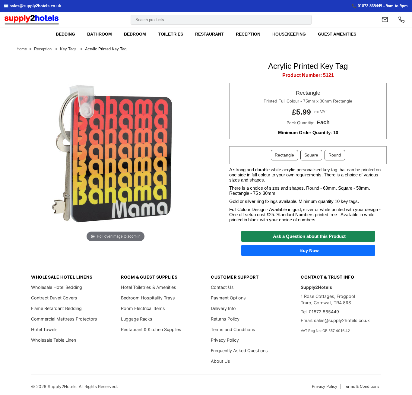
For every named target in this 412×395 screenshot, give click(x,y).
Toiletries (170, 34)
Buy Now (308, 250)
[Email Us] (385, 20)
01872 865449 (324, 311)
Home (22, 49)
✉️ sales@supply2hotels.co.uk (32, 6)
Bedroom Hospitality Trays (148, 297)
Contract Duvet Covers (54, 297)
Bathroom (99, 34)
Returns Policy (225, 318)
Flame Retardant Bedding (56, 308)
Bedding (65, 34)
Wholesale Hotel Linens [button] (61, 277)
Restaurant (209, 34)
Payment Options (228, 297)
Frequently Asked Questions (239, 350)
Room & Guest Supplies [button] (149, 277)
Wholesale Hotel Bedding (56, 287)
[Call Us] (401, 20)
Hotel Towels (44, 329)
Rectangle (284, 155)
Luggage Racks (136, 318)
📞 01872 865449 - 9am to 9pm (380, 6)
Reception (248, 34)
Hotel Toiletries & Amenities (148, 287)
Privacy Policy (225, 340)
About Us (220, 361)
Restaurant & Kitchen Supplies (151, 329)
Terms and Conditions (233, 329)
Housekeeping (289, 34)
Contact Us (222, 287)
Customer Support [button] (234, 277)
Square (311, 155)
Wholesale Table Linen (53, 340)
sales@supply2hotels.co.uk (342, 320)
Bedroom (135, 34)
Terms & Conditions (361, 386)
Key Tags (68, 49)
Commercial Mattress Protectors (64, 318)
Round (334, 155)
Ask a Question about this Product (308, 236)
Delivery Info (223, 308)
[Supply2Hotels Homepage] (32, 20)
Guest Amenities (337, 34)
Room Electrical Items (143, 308)
